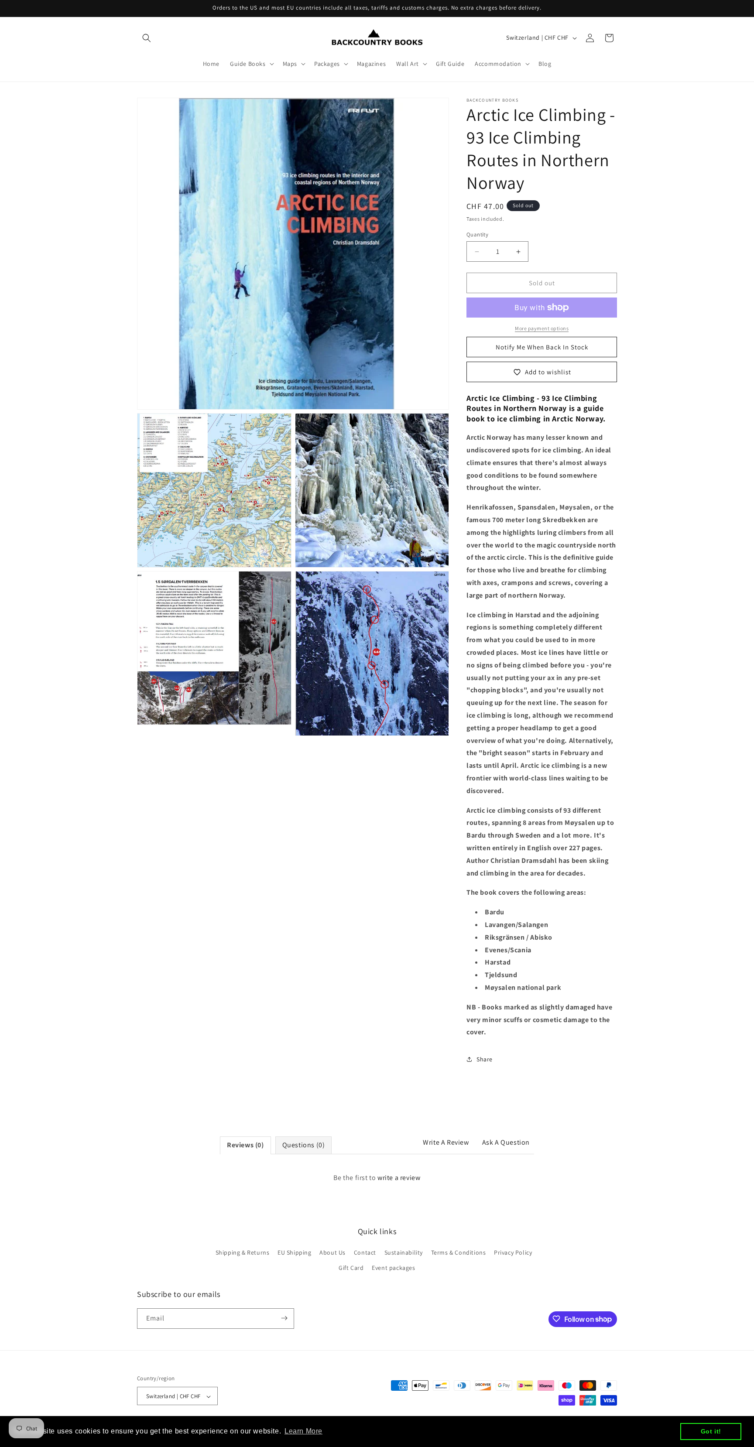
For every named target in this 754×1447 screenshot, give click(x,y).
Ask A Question (506, 1142)
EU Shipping (295, 1252)
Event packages (393, 1268)
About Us (332, 1252)
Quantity (477, 234)
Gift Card (351, 1268)
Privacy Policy (513, 1252)
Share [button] (484, 1059)
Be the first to (376, 1177)
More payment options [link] (542, 328)
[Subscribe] (284, 1318)
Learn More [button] (303, 1431)
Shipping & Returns (243, 1252)
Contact (365, 1252)
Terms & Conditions (458, 1252)
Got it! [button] (711, 1431)
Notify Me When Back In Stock (542, 347)
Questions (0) (303, 1144)
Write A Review (446, 1142)
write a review (398, 1177)
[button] (146, 38)
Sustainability (403, 1252)
